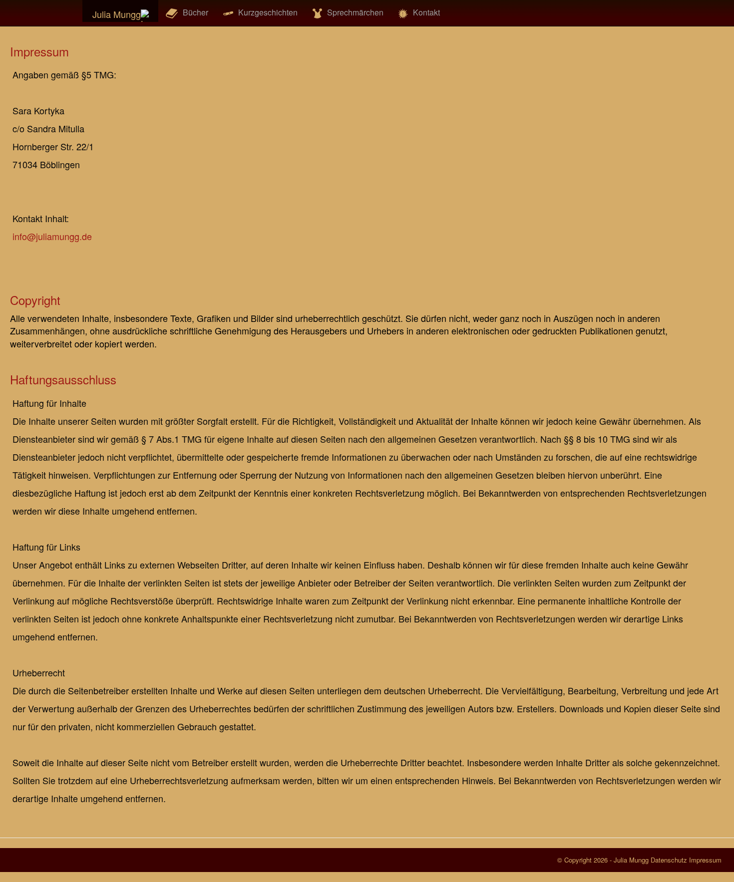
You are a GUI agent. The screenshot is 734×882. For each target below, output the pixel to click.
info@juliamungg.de (52, 236)
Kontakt (426, 12)
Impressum (705, 860)
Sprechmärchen (355, 12)
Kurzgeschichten (268, 12)
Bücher (195, 12)
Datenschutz (669, 860)
